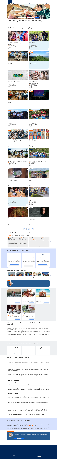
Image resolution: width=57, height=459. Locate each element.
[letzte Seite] (33, 229)
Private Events (13, 455)
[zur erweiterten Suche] (44, 1)
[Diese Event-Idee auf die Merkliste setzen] (27, 32)
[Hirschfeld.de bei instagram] (39, 456)
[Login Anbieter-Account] (48, 1)
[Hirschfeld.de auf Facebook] (38, 456)
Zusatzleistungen (14, 454)
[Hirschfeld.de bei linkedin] (40, 456)
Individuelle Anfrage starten (19, 438)
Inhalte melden (39, 453)
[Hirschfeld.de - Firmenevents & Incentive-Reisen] (10, 2)
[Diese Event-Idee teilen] (27, 33)
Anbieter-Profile (13, 453)
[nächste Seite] (32, 229)
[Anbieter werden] (47, 1)
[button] (50, 241)
